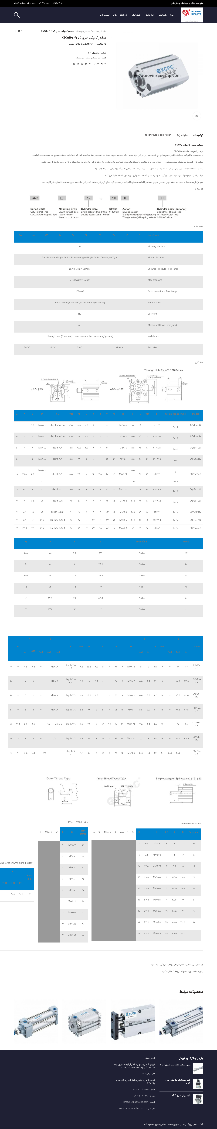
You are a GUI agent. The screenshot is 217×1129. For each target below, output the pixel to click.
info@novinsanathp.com (25, 3)
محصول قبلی (21, 31)
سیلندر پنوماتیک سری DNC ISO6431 (181, 1017)
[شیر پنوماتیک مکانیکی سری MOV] (198, 1084)
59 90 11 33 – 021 (141, 1089)
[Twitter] (86, 64)
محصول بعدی (15, 31)
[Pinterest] (82, 64)
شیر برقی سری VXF (181, 1095)
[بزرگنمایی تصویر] (197, 116)
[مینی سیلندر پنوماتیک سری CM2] (198, 1068)
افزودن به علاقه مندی (79, 44)
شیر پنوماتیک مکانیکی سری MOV (177, 1081)
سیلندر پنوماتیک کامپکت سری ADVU (84, 1017)
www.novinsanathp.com (131, 1108)
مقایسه (99, 44)
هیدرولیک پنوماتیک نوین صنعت (181, 1124)
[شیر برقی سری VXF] (198, 1099)
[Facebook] (90, 64)
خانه (104, 31)
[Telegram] (74, 64)
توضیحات (198, 135)
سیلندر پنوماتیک (83, 31)
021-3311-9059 (44, 3)
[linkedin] (78, 64)
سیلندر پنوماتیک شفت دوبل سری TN (132, 1017)
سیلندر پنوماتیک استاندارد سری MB (35, 1017)
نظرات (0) (182, 135)
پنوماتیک (96, 31)
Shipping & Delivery (158, 135)
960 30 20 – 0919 (140, 1096)
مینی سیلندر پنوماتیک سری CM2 (175, 1064)
